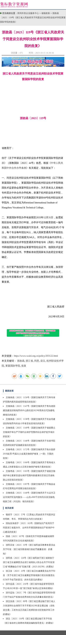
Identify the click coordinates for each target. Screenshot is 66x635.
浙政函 (20, 360)
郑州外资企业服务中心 (28, 13)
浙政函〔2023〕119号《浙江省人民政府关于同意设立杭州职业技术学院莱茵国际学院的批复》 (33, 17)
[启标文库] (33, 66)
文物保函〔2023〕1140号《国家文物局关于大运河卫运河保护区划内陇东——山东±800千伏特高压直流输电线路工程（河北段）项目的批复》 (29, 497)
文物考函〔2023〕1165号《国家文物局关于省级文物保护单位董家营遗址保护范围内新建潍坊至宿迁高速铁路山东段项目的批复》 (29, 475)
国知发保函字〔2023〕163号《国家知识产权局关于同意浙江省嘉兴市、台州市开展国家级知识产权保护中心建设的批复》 (28, 527)
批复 (23, 365)
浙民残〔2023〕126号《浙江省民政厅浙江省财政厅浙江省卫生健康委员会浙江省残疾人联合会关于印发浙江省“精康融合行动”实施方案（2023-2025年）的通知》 (29, 562)
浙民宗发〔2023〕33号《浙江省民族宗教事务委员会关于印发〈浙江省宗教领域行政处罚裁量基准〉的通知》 (29, 549)
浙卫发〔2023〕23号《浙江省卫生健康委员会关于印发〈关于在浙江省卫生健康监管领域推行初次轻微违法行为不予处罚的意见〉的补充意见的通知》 (29, 575)
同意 (36, 360)
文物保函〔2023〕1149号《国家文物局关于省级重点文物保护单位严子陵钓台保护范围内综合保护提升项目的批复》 (29, 432)
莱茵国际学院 (12, 365)
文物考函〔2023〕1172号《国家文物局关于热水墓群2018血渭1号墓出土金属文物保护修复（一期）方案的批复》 (29, 453)
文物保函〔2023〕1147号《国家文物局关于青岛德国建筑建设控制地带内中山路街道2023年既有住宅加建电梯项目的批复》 (29, 410)
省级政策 (45, 13)
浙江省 (29, 360)
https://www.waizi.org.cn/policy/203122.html (36, 355)
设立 (42, 360)
